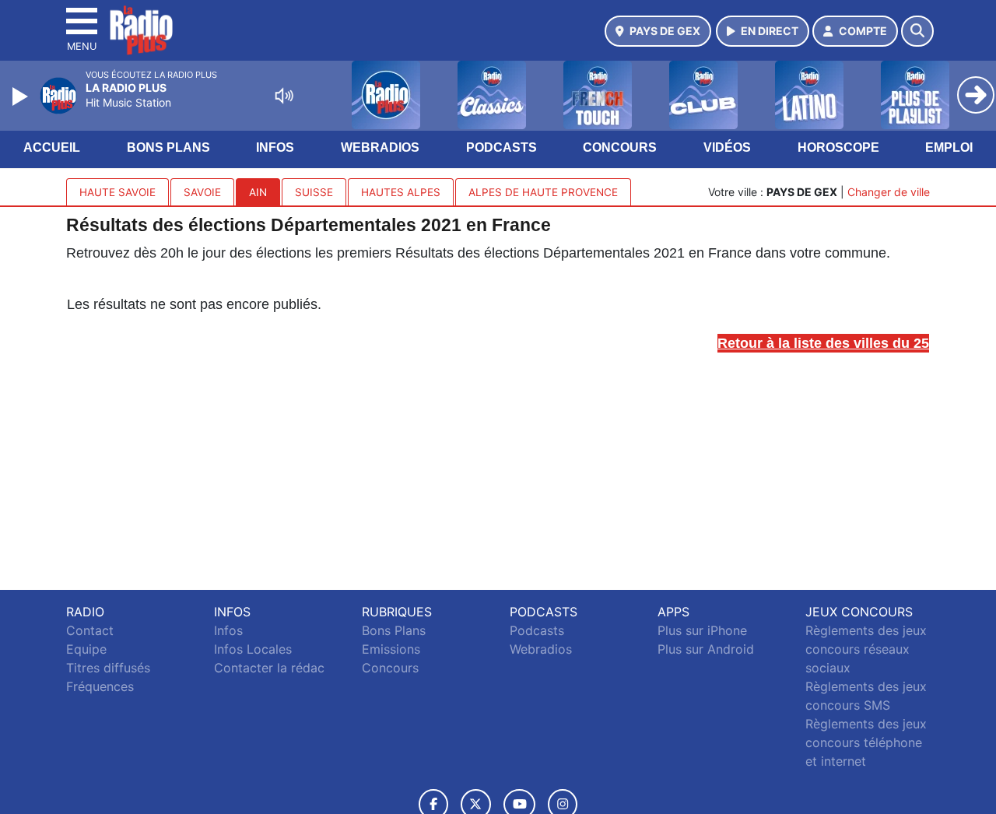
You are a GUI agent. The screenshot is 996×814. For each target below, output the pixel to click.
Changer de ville (888, 191)
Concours (620, 147)
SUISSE (314, 192)
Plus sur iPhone (702, 630)
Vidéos (727, 147)
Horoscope (838, 147)
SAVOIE (202, 192)
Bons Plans (168, 147)
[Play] (21, 96)
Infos (275, 147)
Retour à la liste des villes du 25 (823, 343)
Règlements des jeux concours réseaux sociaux (866, 649)
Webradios (380, 147)
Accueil (51, 147)
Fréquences (100, 686)
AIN (258, 192)
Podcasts (501, 147)
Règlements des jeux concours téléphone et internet (866, 742)
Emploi (949, 147)
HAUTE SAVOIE (117, 192)
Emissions (391, 649)
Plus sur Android (706, 649)
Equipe (86, 649)
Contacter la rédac (269, 667)
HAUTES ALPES (400, 192)
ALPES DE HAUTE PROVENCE (543, 192)
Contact (90, 630)
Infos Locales (253, 649)
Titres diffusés (108, 667)
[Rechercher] (917, 31)
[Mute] (284, 95)
